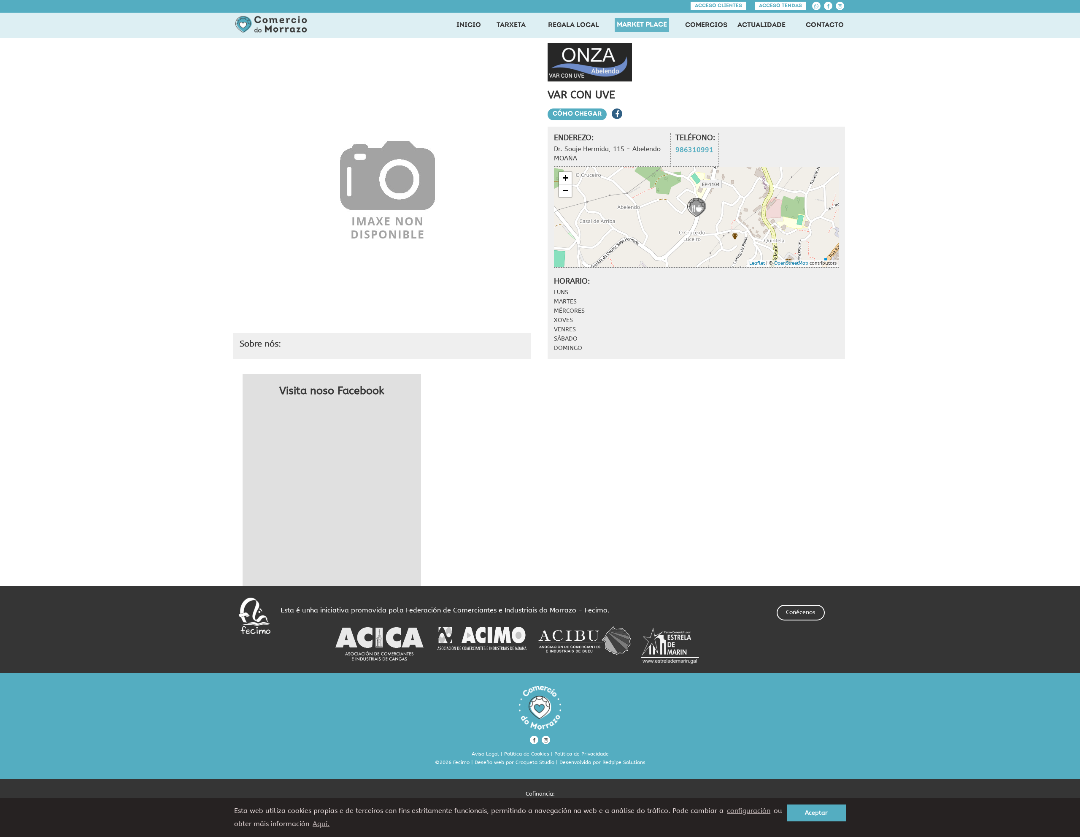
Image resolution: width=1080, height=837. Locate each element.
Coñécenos (800, 612)
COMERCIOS (706, 25)
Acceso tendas (780, 5)
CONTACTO (825, 25)
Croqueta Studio (535, 762)
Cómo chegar (577, 114)
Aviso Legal (485, 754)
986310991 (694, 150)
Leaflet (757, 263)
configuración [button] (748, 811)
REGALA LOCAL (573, 25)
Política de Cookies (526, 754)
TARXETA (511, 25)
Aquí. (321, 824)
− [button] (565, 190)
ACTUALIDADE (761, 25)
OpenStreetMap (791, 263)
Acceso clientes (718, 5)
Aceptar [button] (816, 812)
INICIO (468, 25)
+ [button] (565, 178)
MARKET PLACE (642, 25)
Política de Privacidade (581, 754)
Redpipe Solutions (623, 762)
